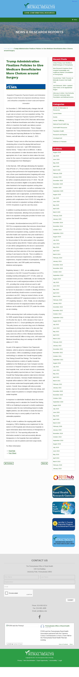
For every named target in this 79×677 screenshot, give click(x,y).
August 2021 (57, 363)
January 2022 (57, 345)
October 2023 (57, 272)
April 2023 (56, 293)
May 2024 (56, 247)
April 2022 (56, 335)
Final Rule (12, 451)
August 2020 (57, 405)
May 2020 (56, 416)
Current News (57, 113)
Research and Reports (60, 134)
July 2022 (56, 324)
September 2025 (58, 191)
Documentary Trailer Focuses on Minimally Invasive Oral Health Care (63, 80)
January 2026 (57, 177)
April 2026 (56, 166)
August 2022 (57, 321)
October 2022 (57, 314)
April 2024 (56, 250)
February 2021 (57, 384)
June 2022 (56, 328)
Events (55, 117)
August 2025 (57, 194)
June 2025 (56, 201)
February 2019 (57, 465)
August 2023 (57, 279)
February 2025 (57, 215)
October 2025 (57, 187)
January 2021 (57, 388)
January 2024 (57, 261)
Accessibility (53, 660)
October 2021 (57, 356)
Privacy (20, 660)
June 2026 (56, 159)
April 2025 (56, 208)
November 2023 (58, 268)
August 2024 (57, 236)
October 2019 (57, 437)
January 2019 (57, 468)
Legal (60, 660)
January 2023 (57, 303)
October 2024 (57, 229)
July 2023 (56, 282)
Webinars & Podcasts (59, 141)
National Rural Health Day (61, 124)
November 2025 (58, 184)
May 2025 (56, 205)
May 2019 (56, 454)
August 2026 (57, 152)
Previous (9, 463)
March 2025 (56, 212)
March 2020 (56, 423)
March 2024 (56, 254)
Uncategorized (57, 138)
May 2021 (56, 374)
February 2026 (57, 173)
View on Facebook (63, 644)
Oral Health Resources (60, 127)
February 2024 (57, 258)
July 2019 (56, 447)
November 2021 (58, 352)
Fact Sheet (12, 453)
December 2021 (58, 349)
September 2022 (58, 317)
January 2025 (57, 219)
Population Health (58, 131)
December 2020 (58, 391)
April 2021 (56, 377)
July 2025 (56, 198)
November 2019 (58, 433)
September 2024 (58, 233)
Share (71, 644)
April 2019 (56, 458)
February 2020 (57, 426)
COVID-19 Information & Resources (39, 13)
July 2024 (56, 240)
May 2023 (56, 289)
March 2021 (56, 380)
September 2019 (58, 440)
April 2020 (56, 419)
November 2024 (58, 226)
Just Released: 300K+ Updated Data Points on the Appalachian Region (62, 87)
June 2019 (56, 451)
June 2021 (56, 370)
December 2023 (58, 265)
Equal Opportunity (42, 660)
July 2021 (56, 366)
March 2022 (56, 338)
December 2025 (58, 180)
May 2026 (56, 163)
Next (44, 463)
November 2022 (58, 310)
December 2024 (58, 222)
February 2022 (57, 342)
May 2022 (56, 331)
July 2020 (56, 409)
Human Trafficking (58, 120)
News (11, 48)
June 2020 (56, 412)
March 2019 (56, 461)
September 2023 (58, 275)
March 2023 (56, 296)
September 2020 (58, 402)
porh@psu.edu (42, 611)
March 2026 (56, 170)
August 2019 (57, 444)
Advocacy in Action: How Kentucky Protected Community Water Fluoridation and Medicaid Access (63, 95)
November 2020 (58, 395)
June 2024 (56, 244)
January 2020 (57, 430)
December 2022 (58, 307)
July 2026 (56, 156)
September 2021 (58, 359)
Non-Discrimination (29, 660)
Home (6, 48)
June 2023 (56, 286)
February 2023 (57, 300)
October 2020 (57, 398)
